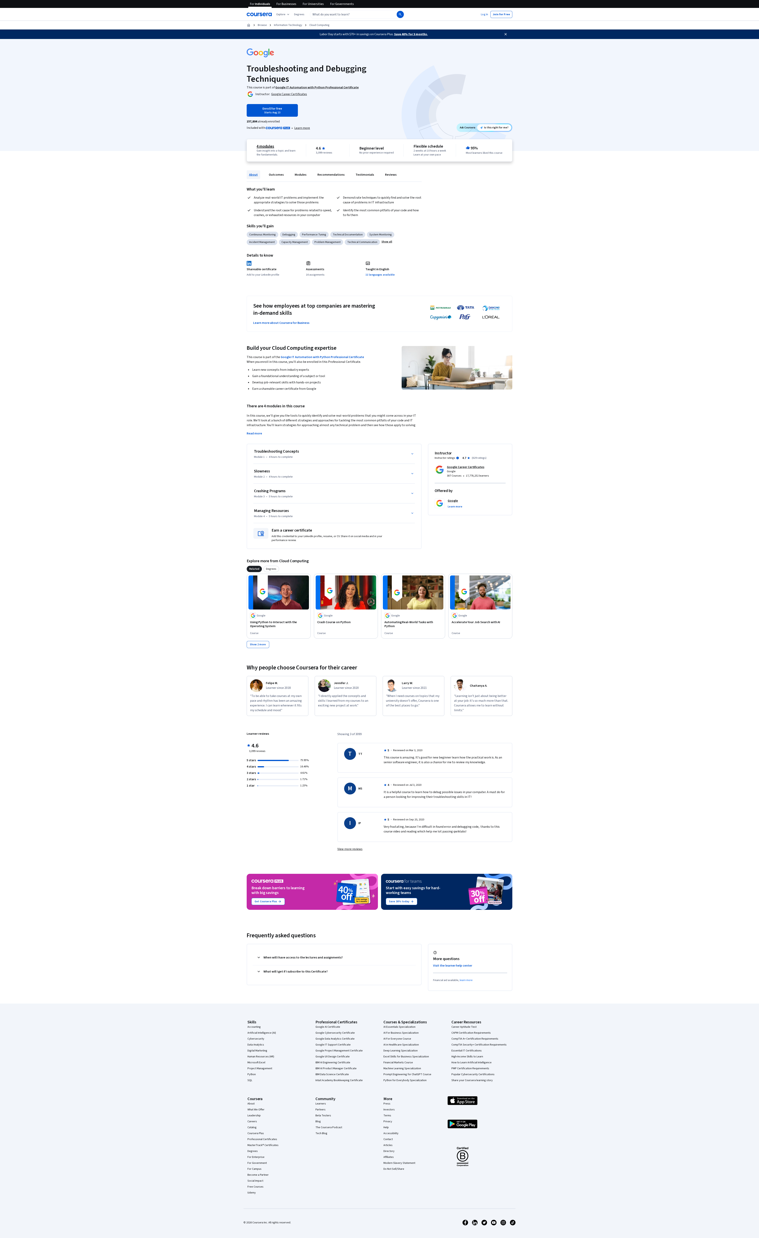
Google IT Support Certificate (333, 1045)
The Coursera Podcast (328, 1127)
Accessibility (390, 1133)
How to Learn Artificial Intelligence (471, 1063)
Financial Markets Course (398, 1063)
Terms (387, 1116)
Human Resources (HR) (260, 1057)
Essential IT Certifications (466, 1051)
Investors (389, 1110)
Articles (388, 1145)
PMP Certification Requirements (470, 1068)
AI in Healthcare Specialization (401, 1045)
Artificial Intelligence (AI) (261, 1033)
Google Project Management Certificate (339, 1051)
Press (386, 1104)
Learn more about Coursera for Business (281, 323)
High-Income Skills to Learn (467, 1057)
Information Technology (288, 25)
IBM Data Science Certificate (332, 1074)
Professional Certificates (262, 1139)
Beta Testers (323, 1116)
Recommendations (331, 175)
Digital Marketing (257, 1051)
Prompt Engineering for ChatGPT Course (407, 1074)
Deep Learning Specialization (400, 1051)
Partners (320, 1110)
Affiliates (388, 1157)
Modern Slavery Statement (399, 1163)
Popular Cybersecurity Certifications (473, 1074)
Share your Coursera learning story (472, 1080)
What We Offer (255, 1110)
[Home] (248, 25)
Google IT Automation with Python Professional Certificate (322, 357)
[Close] (505, 34)
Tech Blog (321, 1133)
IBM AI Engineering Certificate (332, 1063)
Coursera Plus (255, 1133)
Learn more (302, 128)
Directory (389, 1151)
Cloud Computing (319, 25)
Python (251, 1074)
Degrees (252, 1151)
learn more (466, 980)
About (253, 175)
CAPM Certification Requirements (471, 1033)
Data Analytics (255, 1045)
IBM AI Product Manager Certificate (336, 1068)
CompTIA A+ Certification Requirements (474, 1039)
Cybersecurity (255, 1039)
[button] (299, 14)
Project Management (259, 1068)
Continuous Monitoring (262, 235)
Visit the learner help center (452, 965)
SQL (249, 1080)
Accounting (254, 1027)
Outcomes (276, 175)
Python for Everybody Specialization (405, 1080)
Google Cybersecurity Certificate (335, 1033)
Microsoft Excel (256, 1063)
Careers (252, 1121)
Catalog (252, 1127)
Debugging (288, 235)
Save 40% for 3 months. (411, 34)
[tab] (254, 569)
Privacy (387, 1121)
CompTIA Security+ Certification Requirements (479, 1045)
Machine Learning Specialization (402, 1068)
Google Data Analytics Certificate (335, 1039)
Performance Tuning (314, 235)
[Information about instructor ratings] (457, 458)
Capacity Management (294, 242)
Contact (388, 1139)
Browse (262, 25)
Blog (318, 1121)
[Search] (400, 14)
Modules (300, 175)
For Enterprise (255, 1157)
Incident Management (262, 242)
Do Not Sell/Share (393, 1169)
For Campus (254, 1169)
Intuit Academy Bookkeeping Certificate (339, 1080)
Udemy (251, 1193)
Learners (320, 1104)
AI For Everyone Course (397, 1039)
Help (386, 1127)
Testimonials (365, 175)
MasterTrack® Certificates (262, 1145)
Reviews (390, 175)
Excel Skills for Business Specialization (406, 1057)
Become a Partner (258, 1175)
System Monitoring (380, 235)
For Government (257, 1163)
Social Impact (255, 1181)
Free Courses (255, 1187)
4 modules (265, 146)
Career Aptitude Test (464, 1027)
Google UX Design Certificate (332, 1057)
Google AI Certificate (327, 1027)
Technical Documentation (348, 235)
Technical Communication (362, 242)
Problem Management (327, 242)
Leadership (254, 1116)
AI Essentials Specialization (399, 1027)
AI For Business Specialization (401, 1033)
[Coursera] (259, 14)
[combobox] (349, 14)
